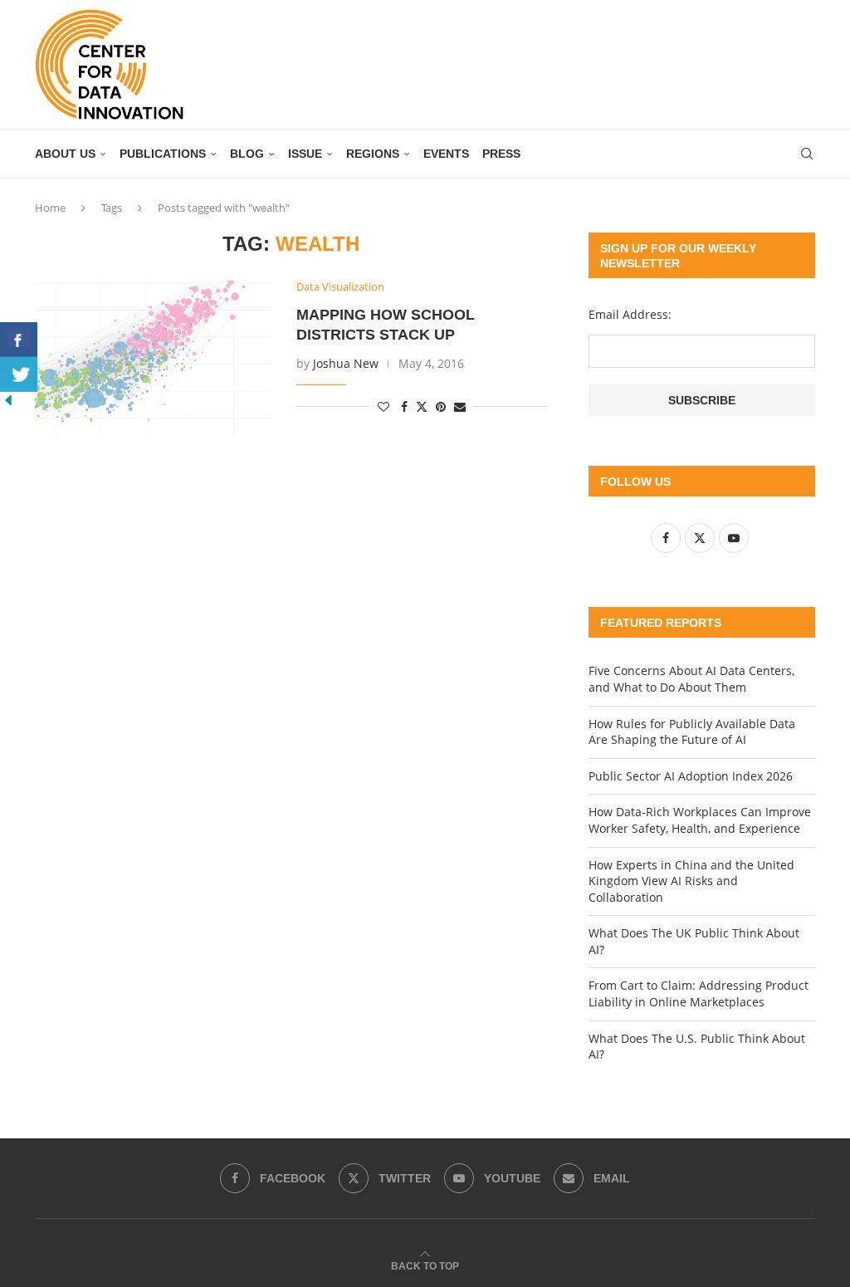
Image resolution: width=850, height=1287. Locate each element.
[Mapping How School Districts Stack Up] (153, 359)
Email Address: (630, 314)
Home (50, 207)
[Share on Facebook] (404, 406)
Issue (305, 153)
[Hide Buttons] (8, 400)
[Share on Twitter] (421, 406)
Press (501, 153)
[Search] (807, 154)
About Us (65, 153)
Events (446, 153)
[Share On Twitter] (18, 374)
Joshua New (346, 363)
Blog (247, 153)
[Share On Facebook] (18, 339)
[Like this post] (383, 406)
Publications (163, 153)
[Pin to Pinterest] (441, 406)
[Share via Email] (460, 406)
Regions (372, 153)
